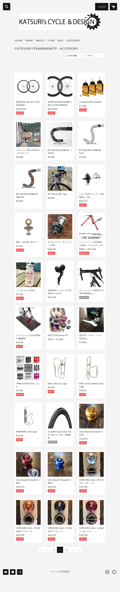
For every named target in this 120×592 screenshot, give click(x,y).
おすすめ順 (72, 55)
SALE (60, 40)
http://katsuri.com (114, 572)
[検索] (6, 6)
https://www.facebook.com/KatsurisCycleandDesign (107, 572)
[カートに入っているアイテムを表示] (113, 6)
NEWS (29, 40)
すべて (90, 55)
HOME (19, 40)
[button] (101, 6)
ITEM (51, 40)
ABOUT (40, 40)
